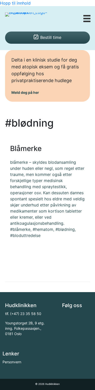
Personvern (12, 362)
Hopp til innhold (15, 3)
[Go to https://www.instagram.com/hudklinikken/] (77, 316)
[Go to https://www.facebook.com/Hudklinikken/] (66, 316)
